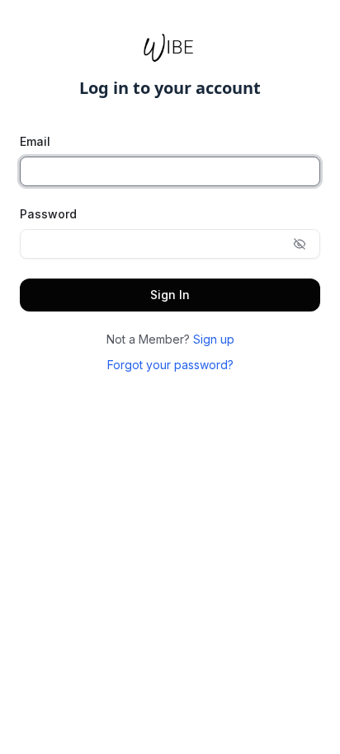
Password (48, 214)
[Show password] (299, 244)
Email (35, 141)
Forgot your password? (170, 365)
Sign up (213, 339)
